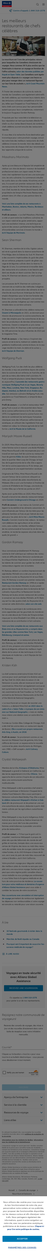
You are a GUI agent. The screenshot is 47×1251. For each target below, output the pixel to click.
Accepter (22, 1239)
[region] (23, 1223)
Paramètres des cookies (22, 1247)
